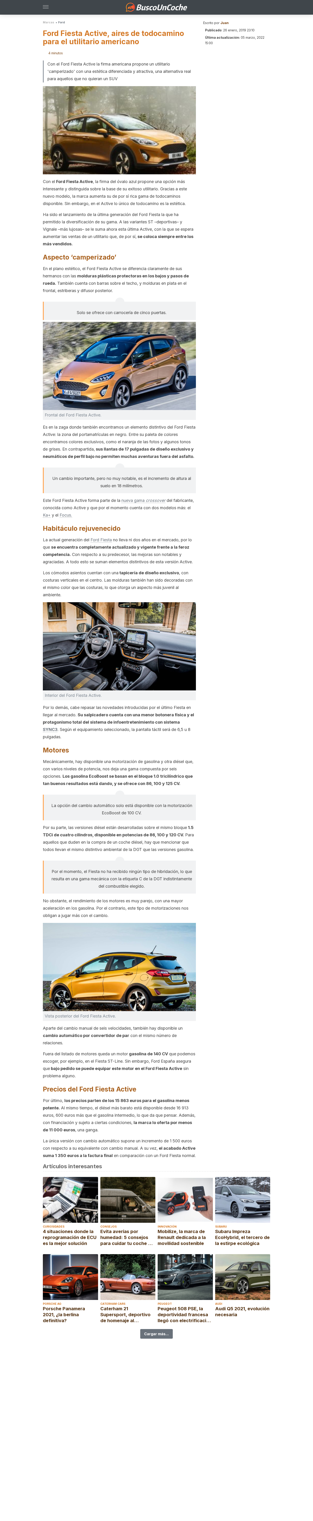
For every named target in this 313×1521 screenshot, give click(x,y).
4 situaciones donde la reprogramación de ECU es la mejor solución (69, 1237)
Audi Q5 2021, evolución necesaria (242, 1311)
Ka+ (47, 515)
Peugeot (165, 1303)
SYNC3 (50, 729)
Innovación (167, 1226)
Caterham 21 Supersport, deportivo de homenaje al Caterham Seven (125, 1315)
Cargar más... (156, 1334)
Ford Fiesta (101, 539)
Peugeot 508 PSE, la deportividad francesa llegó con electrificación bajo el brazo (185, 1315)
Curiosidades (53, 1226)
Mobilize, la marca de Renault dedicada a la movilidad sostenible (182, 1237)
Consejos (108, 1226)
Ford (61, 22)
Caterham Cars (112, 1303)
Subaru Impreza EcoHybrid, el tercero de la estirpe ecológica (242, 1237)
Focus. (66, 515)
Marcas (48, 22)
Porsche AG (52, 1303)
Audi (218, 1303)
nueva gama (143, 500)
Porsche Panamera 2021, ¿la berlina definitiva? (64, 1314)
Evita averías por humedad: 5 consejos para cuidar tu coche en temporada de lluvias (127, 1237)
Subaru (221, 1226)
